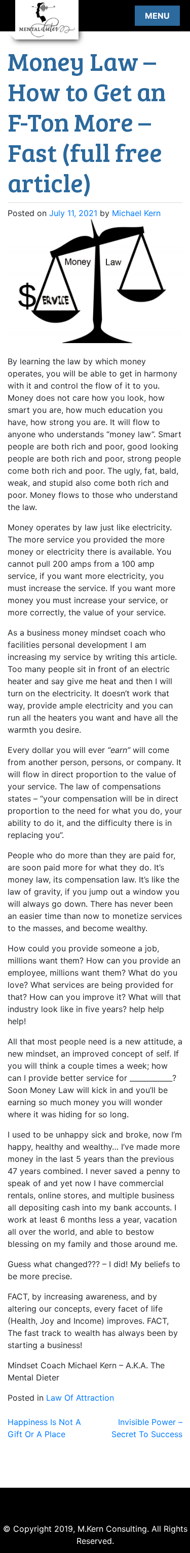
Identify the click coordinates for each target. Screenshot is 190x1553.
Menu (157, 16)
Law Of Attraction (80, 1398)
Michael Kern (136, 213)
